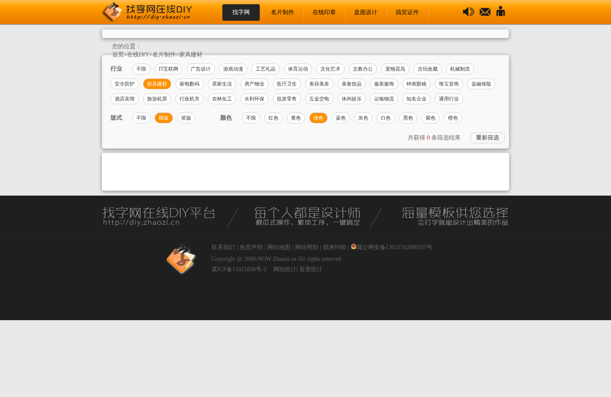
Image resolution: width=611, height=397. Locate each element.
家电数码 (190, 84)
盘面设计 (365, 12)
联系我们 (223, 247)
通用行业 (449, 99)
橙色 (453, 118)
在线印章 (324, 12)
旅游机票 (157, 99)
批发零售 (287, 99)
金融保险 (481, 84)
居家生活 (222, 84)
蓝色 (341, 118)
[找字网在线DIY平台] (154, 12)
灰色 (363, 118)
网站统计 (284, 269)
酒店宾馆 (125, 99)
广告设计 (201, 69)
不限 (141, 69)
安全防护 (125, 84)
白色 (386, 118)
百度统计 (311, 269)
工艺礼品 (266, 69)
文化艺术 (330, 69)
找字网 (241, 12)
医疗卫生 (287, 84)
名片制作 (282, 12)
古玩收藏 (428, 69)
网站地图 (279, 247)
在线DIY (138, 54)
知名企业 (416, 99)
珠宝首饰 (449, 84)
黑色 (408, 118)
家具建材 (190, 54)
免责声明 (251, 247)
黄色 (296, 118)
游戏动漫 (233, 69)
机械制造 (460, 69)
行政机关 (190, 99)
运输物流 (384, 99)
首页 (118, 54)
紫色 (431, 118)
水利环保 (254, 99)
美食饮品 (352, 84)
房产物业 (254, 84)
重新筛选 (487, 138)
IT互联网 (168, 69)
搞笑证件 (407, 12)
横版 (164, 118)
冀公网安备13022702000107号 (394, 247)
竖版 (186, 118)
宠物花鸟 (395, 69)
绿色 (318, 118)
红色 (273, 118)
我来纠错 (334, 247)
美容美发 (319, 84)
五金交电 (319, 99)
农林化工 (222, 99)
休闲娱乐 (352, 99)
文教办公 (363, 69)
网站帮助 (306, 247)
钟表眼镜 (416, 84)
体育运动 (298, 69)
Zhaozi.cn (284, 259)
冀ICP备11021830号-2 (239, 269)
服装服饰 (384, 84)
